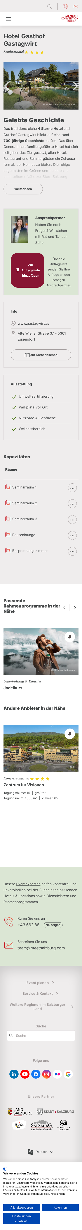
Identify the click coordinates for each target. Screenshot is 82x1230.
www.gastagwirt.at (33, 323)
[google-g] (68, 1074)
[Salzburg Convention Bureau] (70, 19)
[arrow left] (64, 607)
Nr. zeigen (53, 925)
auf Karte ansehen (44, 355)
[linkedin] (14, 1074)
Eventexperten (28, 884)
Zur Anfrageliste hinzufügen (30, 270)
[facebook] (35, 1074)
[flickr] (57, 1074)
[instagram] (46, 1074)
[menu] (8, 19)
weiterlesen (23, 189)
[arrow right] (75, 607)
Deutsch (41, 1152)
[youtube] (25, 1074)
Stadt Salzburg (55, 176)
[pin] (70, 637)
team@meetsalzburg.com (41, 948)
